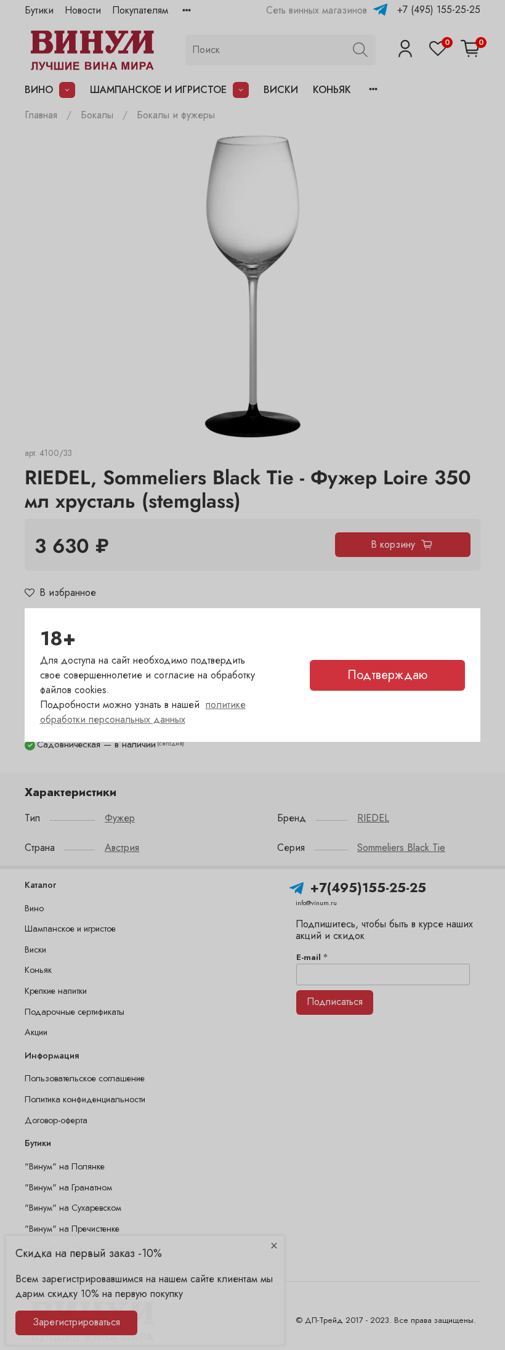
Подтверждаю (387, 675)
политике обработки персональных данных (143, 711)
